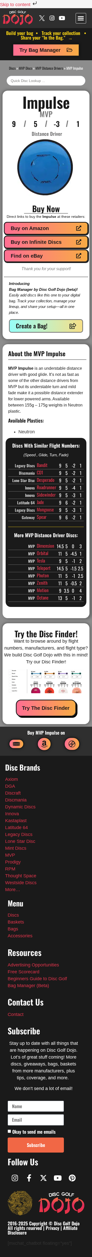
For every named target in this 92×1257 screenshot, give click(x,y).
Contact (16, 1014)
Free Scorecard (23, 971)
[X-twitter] (43, 1178)
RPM (10, 868)
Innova (12, 813)
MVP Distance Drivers (49, 68)
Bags (13, 928)
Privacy (52, 1228)
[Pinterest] (72, 1178)
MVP (10, 855)
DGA (10, 786)
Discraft (13, 793)
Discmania (16, 800)
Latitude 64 (16, 827)
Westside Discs (21, 882)
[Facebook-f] (29, 1178)
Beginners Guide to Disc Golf (37, 978)
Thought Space (20, 875)
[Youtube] (61, 18)
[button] (81, 18)
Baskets (16, 922)
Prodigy (13, 862)
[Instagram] (52, 18)
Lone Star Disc (20, 841)
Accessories (20, 935)
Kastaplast (16, 820)
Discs (12, 68)
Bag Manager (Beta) (28, 985)
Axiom (11, 779)
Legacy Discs (18, 834)
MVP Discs (25, 68)
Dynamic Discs (20, 806)
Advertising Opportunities (33, 964)
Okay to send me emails (33, 1131)
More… (12, 889)
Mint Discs (16, 848)
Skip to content (16, 4)
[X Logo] (42, 18)
